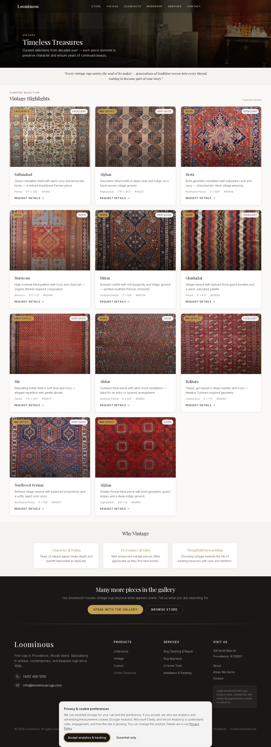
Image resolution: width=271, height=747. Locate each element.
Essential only (126, 737)
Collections (121, 651)
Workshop (155, 6)
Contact (194, 6)
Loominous (28, 6)
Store (96, 6)
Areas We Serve (224, 672)
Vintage (112, 6)
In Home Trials (173, 665)
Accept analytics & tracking (87, 737)
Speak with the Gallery (115, 609)
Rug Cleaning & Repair (178, 651)
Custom (119, 665)
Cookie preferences (243, 728)
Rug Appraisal (173, 658)
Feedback (219, 728)
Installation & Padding (177, 673)
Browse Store (164, 609)
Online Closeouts (125, 673)
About (217, 665)
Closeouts (132, 6)
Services (175, 6)
